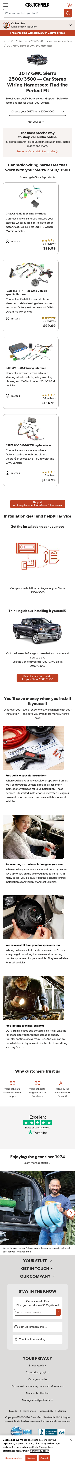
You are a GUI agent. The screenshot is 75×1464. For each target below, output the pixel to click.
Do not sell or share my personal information (37, 1386)
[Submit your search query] (68, 13)
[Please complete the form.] (58, 1312)
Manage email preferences (37, 1400)
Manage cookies (37, 1379)
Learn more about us (36, 1163)
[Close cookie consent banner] (70, 1439)
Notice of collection (37, 1393)
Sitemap (62, 1411)
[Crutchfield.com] (38, 5)
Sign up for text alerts (31, 1327)
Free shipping (37, 32)
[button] (71, 1213)
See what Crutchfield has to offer (36, 151)
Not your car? (36, 122)
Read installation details (37, 678)
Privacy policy (37, 1365)
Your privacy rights (37, 1372)
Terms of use (29, 1411)
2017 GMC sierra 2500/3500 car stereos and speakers (41, 41)
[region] (37, 1213)
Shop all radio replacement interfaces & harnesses (37, 504)
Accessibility (46, 1411)
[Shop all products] (5, 5)
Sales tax (13, 1411)
